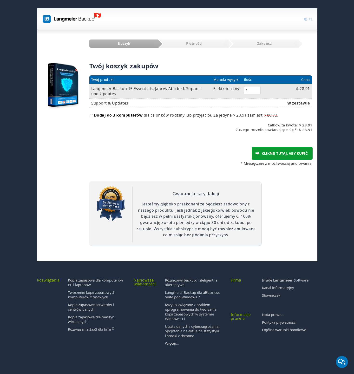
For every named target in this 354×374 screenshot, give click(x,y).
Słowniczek (271, 295)
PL (310, 19)
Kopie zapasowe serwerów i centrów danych (91, 307)
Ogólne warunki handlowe (284, 329)
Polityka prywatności (279, 322)
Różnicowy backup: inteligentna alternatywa (191, 282)
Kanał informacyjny (278, 287)
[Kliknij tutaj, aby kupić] (257, 153)
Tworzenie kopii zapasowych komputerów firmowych (91, 295)
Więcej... (172, 343)
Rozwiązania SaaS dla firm (90, 329)
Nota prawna (272, 314)
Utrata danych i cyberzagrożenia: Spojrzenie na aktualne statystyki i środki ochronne (192, 331)
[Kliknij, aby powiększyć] (63, 80)
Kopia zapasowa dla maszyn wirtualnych (91, 319)
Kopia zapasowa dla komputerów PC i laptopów (95, 282)
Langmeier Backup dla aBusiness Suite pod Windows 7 (192, 295)
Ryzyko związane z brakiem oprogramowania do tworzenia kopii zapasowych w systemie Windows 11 (190, 311)
